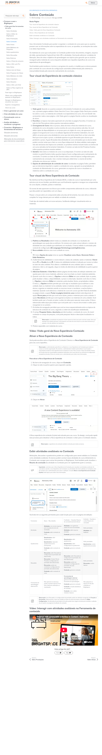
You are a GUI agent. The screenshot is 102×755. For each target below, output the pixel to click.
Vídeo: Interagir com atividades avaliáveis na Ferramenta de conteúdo (51, 38)
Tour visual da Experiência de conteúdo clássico (44, 24)
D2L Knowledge (36, 18)
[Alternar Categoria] (3, 21)
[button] (86, 3)
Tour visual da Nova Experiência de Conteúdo (43, 27)
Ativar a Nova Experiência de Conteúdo (41, 33)
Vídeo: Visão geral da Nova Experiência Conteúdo (44, 30)
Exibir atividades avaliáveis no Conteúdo (41, 35)
